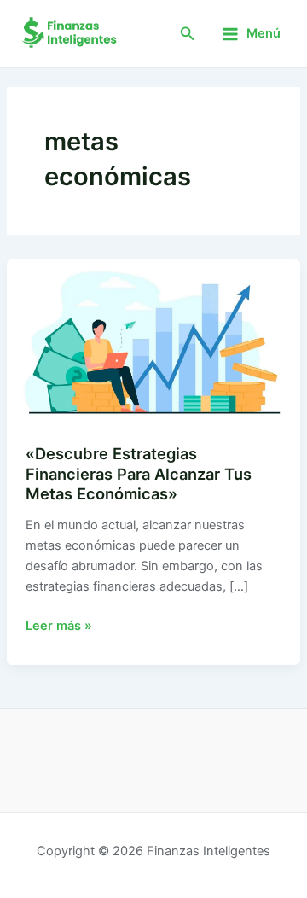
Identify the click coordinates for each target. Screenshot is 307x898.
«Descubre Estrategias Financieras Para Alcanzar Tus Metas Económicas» (139, 473)
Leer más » (59, 624)
